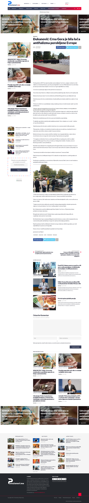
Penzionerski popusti (53, 8)
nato (45, 234)
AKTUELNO (45, 3)
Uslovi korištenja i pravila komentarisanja (73, 501)
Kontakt (64, 8)
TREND (53, 3)
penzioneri (49, 234)
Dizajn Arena (21, 497)
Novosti (14, 8)
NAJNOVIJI (27, 3)
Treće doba (29, 8)
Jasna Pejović (38, 46)
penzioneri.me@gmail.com (39, 492)
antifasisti (35, 234)
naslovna (41, 234)
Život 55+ (43, 8)
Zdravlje (21, 8)
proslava (55, 234)
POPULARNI (36, 3)
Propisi (36, 8)
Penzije (60, 497)
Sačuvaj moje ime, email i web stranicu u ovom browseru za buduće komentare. (52, 343)
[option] (20, 24)
